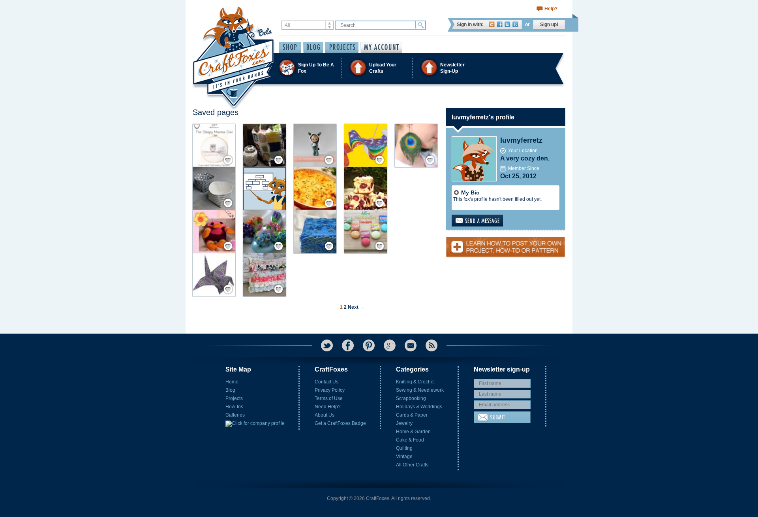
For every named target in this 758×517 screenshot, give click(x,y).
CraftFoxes (492, 24)
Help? (550, 8)
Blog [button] (313, 47)
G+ (390, 345)
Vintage (404, 456)
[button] (379, 67)
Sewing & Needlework (420, 390)
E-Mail (411, 345)
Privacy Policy (330, 390)
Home (231, 382)
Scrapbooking (411, 398)
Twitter (507, 24)
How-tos (234, 406)
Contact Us (326, 382)
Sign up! (549, 24)
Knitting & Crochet (415, 382)
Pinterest (369, 345)
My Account (381, 47)
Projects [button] (341, 47)
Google (515, 24)
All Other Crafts (412, 465)
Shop (290, 47)
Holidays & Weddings (419, 406)
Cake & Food (410, 440)
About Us (324, 415)
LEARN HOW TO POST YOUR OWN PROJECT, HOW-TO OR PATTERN (505, 244)
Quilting (404, 448)
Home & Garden (413, 431)
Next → (356, 307)
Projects (234, 398)
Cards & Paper (412, 415)
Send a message (490, 220)
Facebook (500, 24)
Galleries (235, 415)
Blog (230, 390)
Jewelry (404, 423)
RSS (431, 345)
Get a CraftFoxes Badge (340, 423)
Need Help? (328, 406)
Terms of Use (329, 398)
